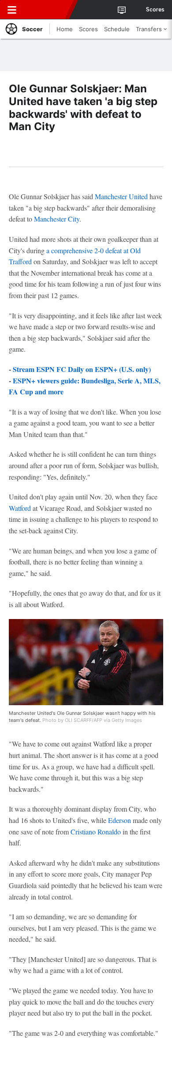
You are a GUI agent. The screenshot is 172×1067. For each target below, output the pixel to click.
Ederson (119, 820)
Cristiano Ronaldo (96, 831)
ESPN (47, 9)
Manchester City (56, 218)
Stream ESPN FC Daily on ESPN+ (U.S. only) (82, 369)
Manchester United (121, 196)
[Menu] (12, 9)
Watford (20, 508)
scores (155, 10)
